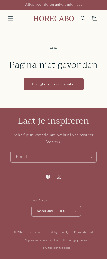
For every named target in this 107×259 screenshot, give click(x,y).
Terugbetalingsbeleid (55, 247)
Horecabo (33, 232)
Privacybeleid (83, 232)
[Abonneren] (90, 157)
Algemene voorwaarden (41, 240)
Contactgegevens (75, 240)
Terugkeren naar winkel (53, 84)
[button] (10, 18)
